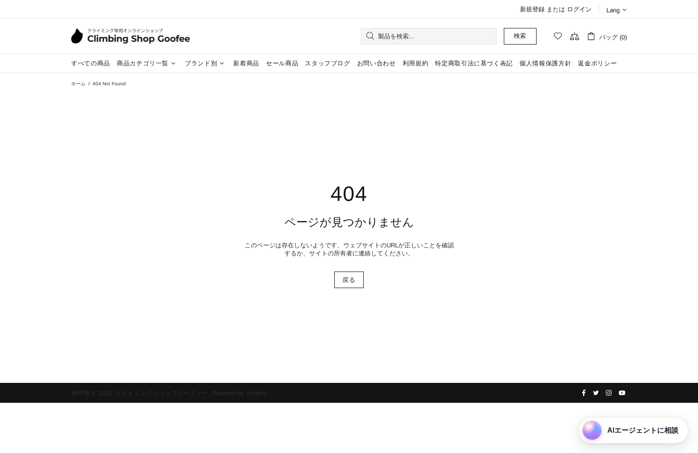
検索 (520, 35)
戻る (348, 279)
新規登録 (532, 9)
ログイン (579, 9)
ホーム (78, 83)
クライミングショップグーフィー (130, 36)
